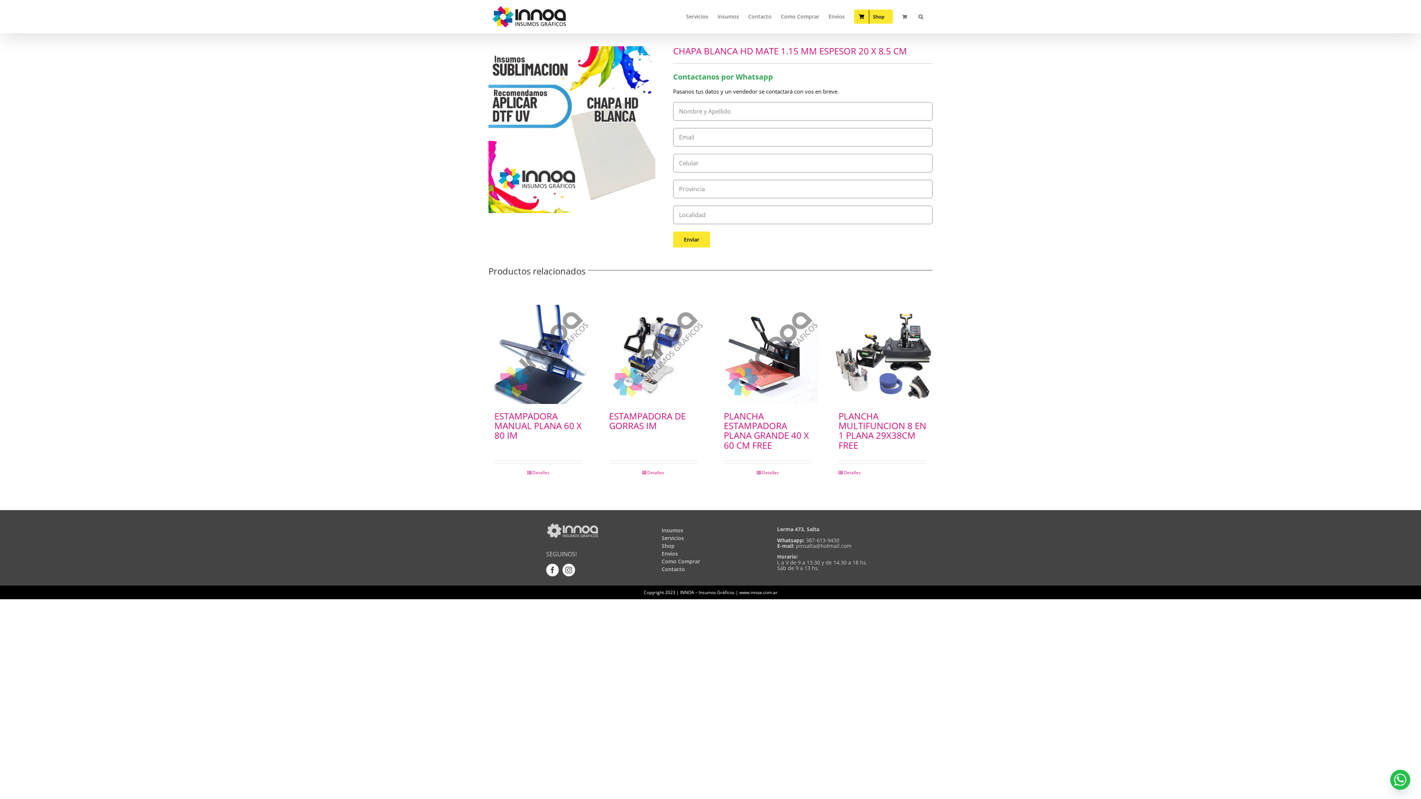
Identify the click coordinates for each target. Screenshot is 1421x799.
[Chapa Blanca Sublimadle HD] (571, 129)
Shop (668, 545)
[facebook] (552, 570)
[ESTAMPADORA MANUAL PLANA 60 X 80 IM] (538, 354)
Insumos (672, 530)
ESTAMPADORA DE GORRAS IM (647, 421)
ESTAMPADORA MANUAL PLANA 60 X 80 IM (538, 426)
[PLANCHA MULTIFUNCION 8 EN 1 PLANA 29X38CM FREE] (882, 354)
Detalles (541, 472)
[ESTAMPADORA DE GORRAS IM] (653, 354)
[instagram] (568, 570)
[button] (920, 16)
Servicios (673, 538)
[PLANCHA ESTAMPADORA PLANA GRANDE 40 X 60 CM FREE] (767, 354)
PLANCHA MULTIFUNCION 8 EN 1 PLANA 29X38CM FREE (882, 430)
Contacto (673, 569)
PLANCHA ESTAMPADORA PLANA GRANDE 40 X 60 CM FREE (766, 430)
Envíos (670, 553)
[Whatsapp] (1400, 780)
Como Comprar (681, 561)
